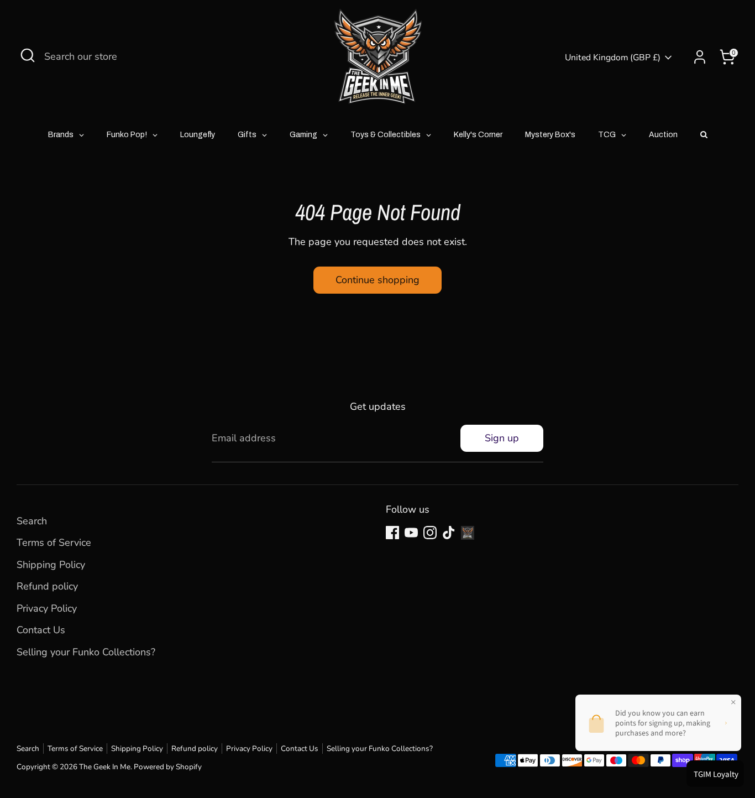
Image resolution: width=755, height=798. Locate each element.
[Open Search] (28, 55)
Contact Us (41, 630)
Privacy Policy (47, 608)
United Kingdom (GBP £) (612, 57)
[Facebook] (392, 532)
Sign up (502, 438)
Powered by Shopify (168, 767)
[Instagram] (430, 532)
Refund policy (47, 586)
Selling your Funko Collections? (86, 652)
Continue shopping (377, 279)
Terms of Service (54, 542)
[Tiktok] (448, 532)
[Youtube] (411, 532)
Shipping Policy (51, 564)
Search (32, 521)
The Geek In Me (104, 767)
